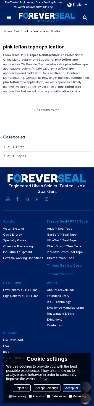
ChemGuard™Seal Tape (64, 246)
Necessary (19, 396)
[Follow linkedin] (27, 199)
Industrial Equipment (17, 252)
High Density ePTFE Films (20, 296)
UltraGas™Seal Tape (62, 240)
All (17, 31)
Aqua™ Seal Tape (59, 228)
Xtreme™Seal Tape (60, 258)
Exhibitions (54, 319)
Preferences (59, 396)
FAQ (6, 346)
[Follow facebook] (17, 199)
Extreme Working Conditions (23, 258)
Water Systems (14, 228)
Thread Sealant (60, 274)
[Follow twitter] (36, 199)
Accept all (71, 388)
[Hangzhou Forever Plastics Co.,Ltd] (47, 15)
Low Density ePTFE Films (20, 290)
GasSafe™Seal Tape (62, 234)
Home (8, 31)
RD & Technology (59, 302)
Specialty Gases (14, 240)
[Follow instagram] (46, 199)
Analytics (38, 396)
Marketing (79, 396)
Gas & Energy (12, 234)
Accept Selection (46, 388)
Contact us (55, 325)
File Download (13, 340)
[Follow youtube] (8, 199)
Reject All (22, 388)
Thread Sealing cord (64, 265)
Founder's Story (58, 296)
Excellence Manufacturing (65, 307)
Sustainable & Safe (60, 313)
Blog (6, 352)
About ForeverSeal (60, 290)
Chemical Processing (18, 246)
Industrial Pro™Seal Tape (65, 252)
